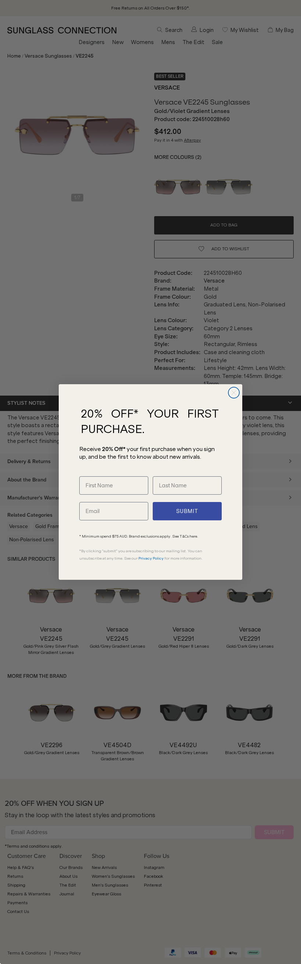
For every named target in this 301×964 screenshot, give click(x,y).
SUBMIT (187, 511)
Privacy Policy (151, 558)
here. (193, 536)
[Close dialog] (233, 392)
